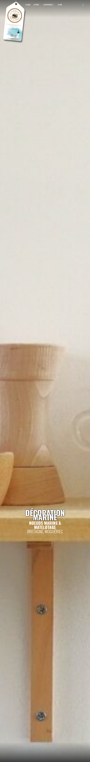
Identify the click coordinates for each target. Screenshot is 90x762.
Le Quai (27, 4)
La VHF (59, 4)
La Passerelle (48, 4)
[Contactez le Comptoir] (83, 5)
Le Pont (36, 4)
